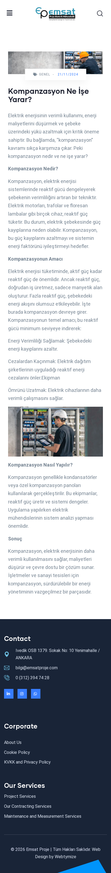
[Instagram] (22, 694)
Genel (44, 74)
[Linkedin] (8, 694)
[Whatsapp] (35, 694)
